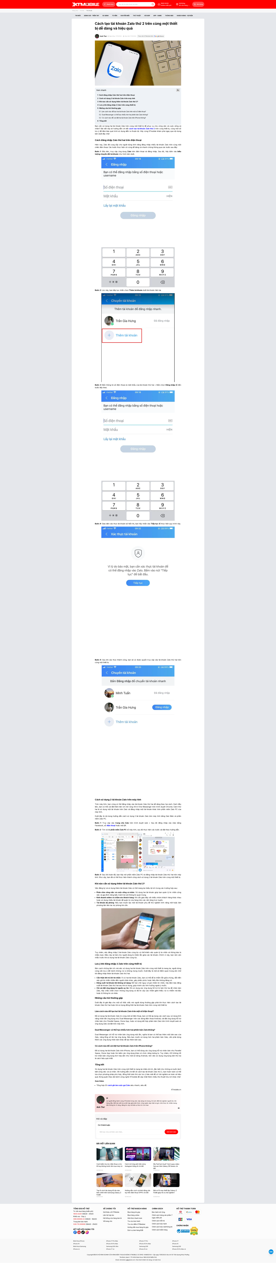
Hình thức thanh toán (135, 1218)
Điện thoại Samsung (79, 1246)
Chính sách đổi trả (158, 1221)
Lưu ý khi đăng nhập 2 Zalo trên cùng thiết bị (116, 105)
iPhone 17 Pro (143, 1241)
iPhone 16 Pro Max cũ (179, 1249)
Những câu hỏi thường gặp (109, 108)
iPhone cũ (76, 1249)
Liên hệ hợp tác (108, 1215)
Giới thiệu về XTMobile (111, 1212)
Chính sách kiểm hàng (159, 1230)
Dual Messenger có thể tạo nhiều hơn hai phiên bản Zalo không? (123, 115)
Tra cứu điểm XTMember (136, 1224)
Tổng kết (102, 121)
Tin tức (82, 10)
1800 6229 (165, 3)
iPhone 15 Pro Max (145, 1243)
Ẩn (178, 90)
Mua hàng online (133, 1215)
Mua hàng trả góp (134, 1212)
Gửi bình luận (171, 1132)
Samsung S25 (176, 1246)
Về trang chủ (107, 1221)
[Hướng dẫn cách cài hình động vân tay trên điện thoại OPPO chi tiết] (138, 1180)
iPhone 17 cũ (110, 1249)
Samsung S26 (143, 1246)
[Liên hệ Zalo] (271, 1251)
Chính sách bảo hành (159, 1224)
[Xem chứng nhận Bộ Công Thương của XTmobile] (183, 1231)
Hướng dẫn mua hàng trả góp (138, 1227)
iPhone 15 (175, 1243)
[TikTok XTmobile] (83, 1232)
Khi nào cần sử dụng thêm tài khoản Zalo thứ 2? (117, 102)
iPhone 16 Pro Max (112, 1243)
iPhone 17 (175, 1241)
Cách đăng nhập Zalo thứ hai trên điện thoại (116, 95)
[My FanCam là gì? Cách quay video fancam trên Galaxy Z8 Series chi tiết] (166, 1154)
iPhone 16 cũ (143, 1249)
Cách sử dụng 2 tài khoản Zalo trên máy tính (116, 98)
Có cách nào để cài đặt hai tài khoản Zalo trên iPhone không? (122, 118)
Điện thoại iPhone (78, 1241)
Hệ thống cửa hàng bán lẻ (112, 1218)
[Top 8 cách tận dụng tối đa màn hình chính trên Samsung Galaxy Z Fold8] (109, 1180)
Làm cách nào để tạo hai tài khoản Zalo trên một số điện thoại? (122, 111)
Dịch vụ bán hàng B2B (135, 1230)
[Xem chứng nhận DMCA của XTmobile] (194, 1231)
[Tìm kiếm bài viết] (153, 4)
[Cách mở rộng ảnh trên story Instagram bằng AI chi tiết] (138, 1154)
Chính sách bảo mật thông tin (162, 1227)
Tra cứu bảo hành (134, 1221)
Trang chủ (75, 10)
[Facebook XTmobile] (75, 1232)
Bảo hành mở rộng (158, 1212)
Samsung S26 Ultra (112, 1246)
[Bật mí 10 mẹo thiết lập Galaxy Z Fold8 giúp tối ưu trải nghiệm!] (166, 1180)
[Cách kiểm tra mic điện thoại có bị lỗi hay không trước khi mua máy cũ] (109, 1154)
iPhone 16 (76, 1243)
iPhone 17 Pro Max (112, 1241)
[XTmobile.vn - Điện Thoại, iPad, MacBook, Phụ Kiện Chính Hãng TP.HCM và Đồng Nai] (86, 4)
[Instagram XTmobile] (87, 1232)
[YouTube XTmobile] (79, 1232)
